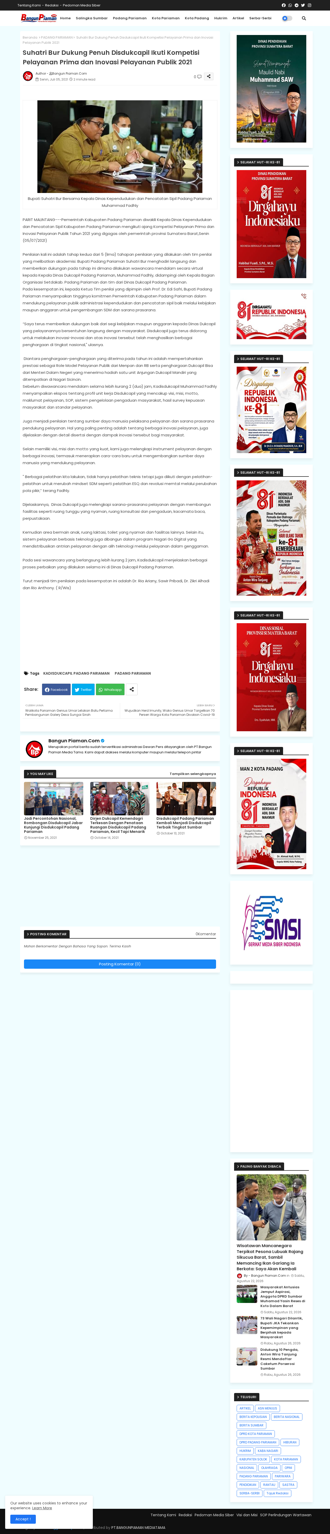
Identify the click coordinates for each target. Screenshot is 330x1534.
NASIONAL (247, 1468)
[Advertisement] (125, 631)
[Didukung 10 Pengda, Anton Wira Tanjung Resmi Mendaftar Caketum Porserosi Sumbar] (247, 1356)
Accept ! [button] (23, 1519)
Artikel (238, 18)
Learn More (42, 1508)
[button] (304, 18)
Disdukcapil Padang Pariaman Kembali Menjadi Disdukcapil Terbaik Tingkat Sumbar (185, 823)
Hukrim (220, 18)
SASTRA (288, 1485)
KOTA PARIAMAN (286, 1459)
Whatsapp (113, 689)
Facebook (59, 689)
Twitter (86, 689)
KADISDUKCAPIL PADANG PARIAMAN (76, 673)
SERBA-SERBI (250, 1493)
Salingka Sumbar (92, 18)
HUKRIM (245, 1451)
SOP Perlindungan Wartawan (285, 1515)
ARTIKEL (245, 1408)
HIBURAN (289, 1442)
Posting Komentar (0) (120, 964)
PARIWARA (283, 1476)
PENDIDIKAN (248, 1485)
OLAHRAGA (269, 1468)
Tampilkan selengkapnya (193, 773)
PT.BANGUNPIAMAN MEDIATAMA (138, 1527)
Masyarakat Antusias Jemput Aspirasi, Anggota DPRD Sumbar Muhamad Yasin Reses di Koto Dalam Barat (282, 1296)
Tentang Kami (29, 5)
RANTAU (269, 1485)
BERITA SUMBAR (251, 1425)
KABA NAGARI (268, 1451)
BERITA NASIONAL (287, 1417)
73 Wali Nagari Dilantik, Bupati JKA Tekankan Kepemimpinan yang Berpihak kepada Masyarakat (281, 1327)
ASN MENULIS (267, 1408)
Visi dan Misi (247, 1515)
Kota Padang (197, 18)
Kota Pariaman (166, 18)
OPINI (288, 1468)
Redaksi (52, 5)
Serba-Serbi (260, 18)
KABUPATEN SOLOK (253, 1459)
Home (65, 18)
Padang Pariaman (130, 18)
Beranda (30, 37)
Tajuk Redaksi (277, 1493)
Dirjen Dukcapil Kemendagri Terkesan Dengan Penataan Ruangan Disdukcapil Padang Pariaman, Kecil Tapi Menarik (118, 825)
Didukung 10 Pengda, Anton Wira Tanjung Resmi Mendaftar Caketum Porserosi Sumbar (279, 1359)
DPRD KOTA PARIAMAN (256, 1434)
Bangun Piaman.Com (74, 740)
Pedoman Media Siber (82, 5)
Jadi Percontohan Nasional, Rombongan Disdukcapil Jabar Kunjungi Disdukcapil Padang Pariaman (53, 825)
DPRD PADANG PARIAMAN (258, 1442)
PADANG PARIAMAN (57, 37)
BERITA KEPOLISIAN (253, 1417)
